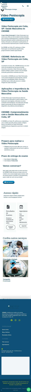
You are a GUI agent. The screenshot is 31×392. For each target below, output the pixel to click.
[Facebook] (11, 320)
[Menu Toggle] (23, 5)
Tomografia (6, 279)
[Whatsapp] (19, 320)
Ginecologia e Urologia (11, 9)
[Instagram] (15, 320)
